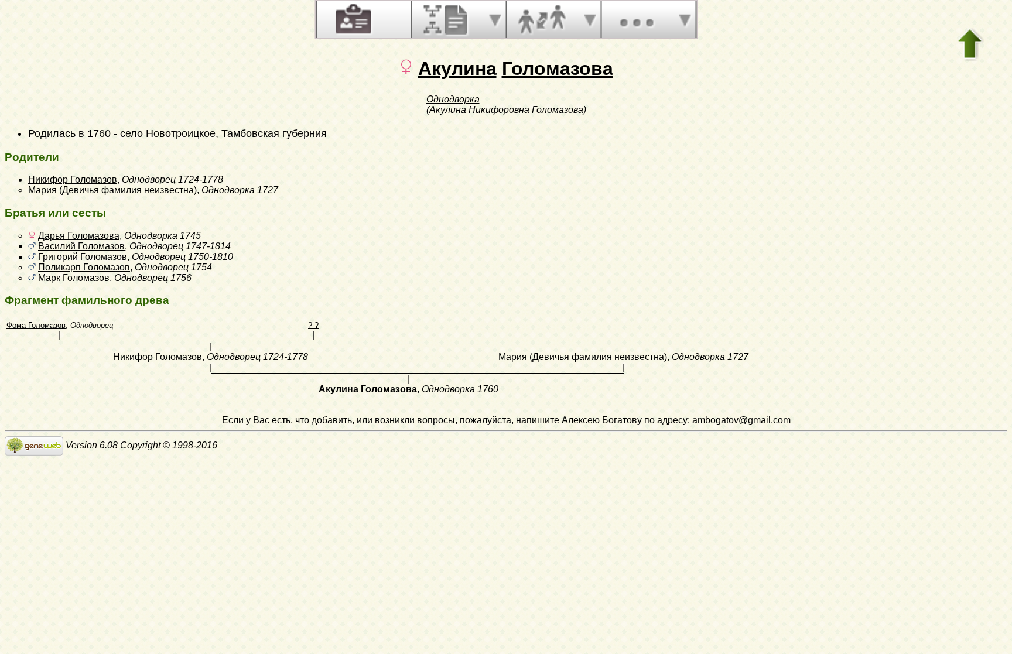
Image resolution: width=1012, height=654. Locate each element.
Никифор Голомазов (72, 179)
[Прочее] (636, 19)
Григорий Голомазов (82, 257)
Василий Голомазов (81, 246)
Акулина (457, 68)
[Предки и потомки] (447, 19)
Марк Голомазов (74, 278)
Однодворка (453, 99)
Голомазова (557, 68)
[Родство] (542, 19)
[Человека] (352, 19)
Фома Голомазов (36, 325)
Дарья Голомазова (78, 236)
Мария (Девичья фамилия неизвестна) (112, 190)
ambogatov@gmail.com (741, 420)
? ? (313, 325)
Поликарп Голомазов (84, 267)
